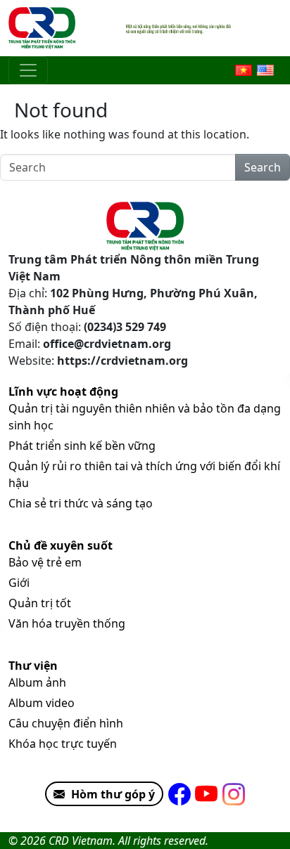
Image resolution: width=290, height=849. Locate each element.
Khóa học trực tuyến (62, 743)
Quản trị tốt (39, 603)
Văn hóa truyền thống (66, 623)
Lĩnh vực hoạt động (63, 391)
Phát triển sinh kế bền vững (82, 445)
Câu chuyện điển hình (65, 723)
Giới (19, 582)
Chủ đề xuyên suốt (60, 545)
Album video (41, 703)
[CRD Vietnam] (43, 28)
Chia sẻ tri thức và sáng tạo (80, 503)
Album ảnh (37, 682)
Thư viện (33, 665)
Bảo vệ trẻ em (45, 562)
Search (262, 167)
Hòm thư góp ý (113, 794)
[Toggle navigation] (28, 70)
